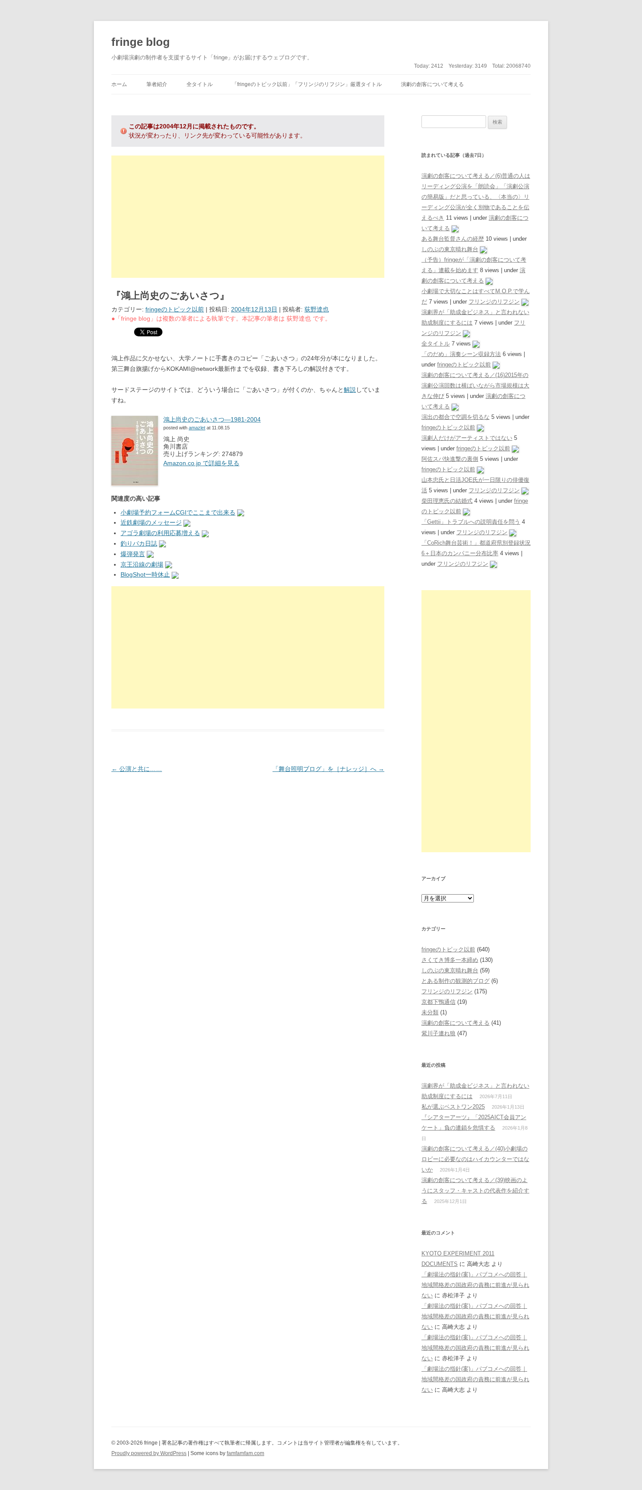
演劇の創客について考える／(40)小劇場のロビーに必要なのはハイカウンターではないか (475, 1159)
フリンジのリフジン (494, 301)
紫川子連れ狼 (438, 1033)
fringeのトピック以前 (174, 309)
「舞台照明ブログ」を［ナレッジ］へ (328, 768)
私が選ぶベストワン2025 (453, 1106)
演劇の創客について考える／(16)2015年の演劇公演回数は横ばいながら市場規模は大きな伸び (475, 385)
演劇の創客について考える (432, 84)
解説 (350, 389)
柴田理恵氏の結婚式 (447, 501)
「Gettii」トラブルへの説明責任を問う (470, 522)
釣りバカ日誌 (139, 543)
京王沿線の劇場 (142, 564)
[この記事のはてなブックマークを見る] (240, 512)
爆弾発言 (133, 553)
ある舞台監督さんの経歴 (452, 238)
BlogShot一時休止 (145, 574)
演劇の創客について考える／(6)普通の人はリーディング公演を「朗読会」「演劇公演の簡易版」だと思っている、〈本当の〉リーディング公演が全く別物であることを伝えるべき (475, 197)
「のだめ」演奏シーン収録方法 (461, 354)
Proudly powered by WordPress (148, 1453)
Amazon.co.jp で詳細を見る (201, 463)
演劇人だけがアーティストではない (466, 438)
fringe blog (140, 41)
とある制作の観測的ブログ (455, 981)
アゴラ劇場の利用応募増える (160, 532)
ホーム (119, 84)
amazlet (197, 427)
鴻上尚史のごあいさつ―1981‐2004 (212, 419)
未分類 (429, 1012)
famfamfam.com (245, 1453)
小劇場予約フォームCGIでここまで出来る (178, 512)
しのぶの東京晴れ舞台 (449, 249)
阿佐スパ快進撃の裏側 (449, 459)
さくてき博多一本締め (449, 960)
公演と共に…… (136, 768)
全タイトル (199, 84)
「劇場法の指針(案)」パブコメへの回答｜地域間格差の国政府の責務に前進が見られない (475, 1285)
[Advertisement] (247, 217)
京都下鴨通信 (438, 1002)
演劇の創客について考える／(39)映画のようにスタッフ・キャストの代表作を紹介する (475, 1190)
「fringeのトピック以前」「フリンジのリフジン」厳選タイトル (307, 84)
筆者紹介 (156, 84)
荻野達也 (316, 309)
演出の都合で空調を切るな (455, 417)
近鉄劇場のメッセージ (151, 522)
